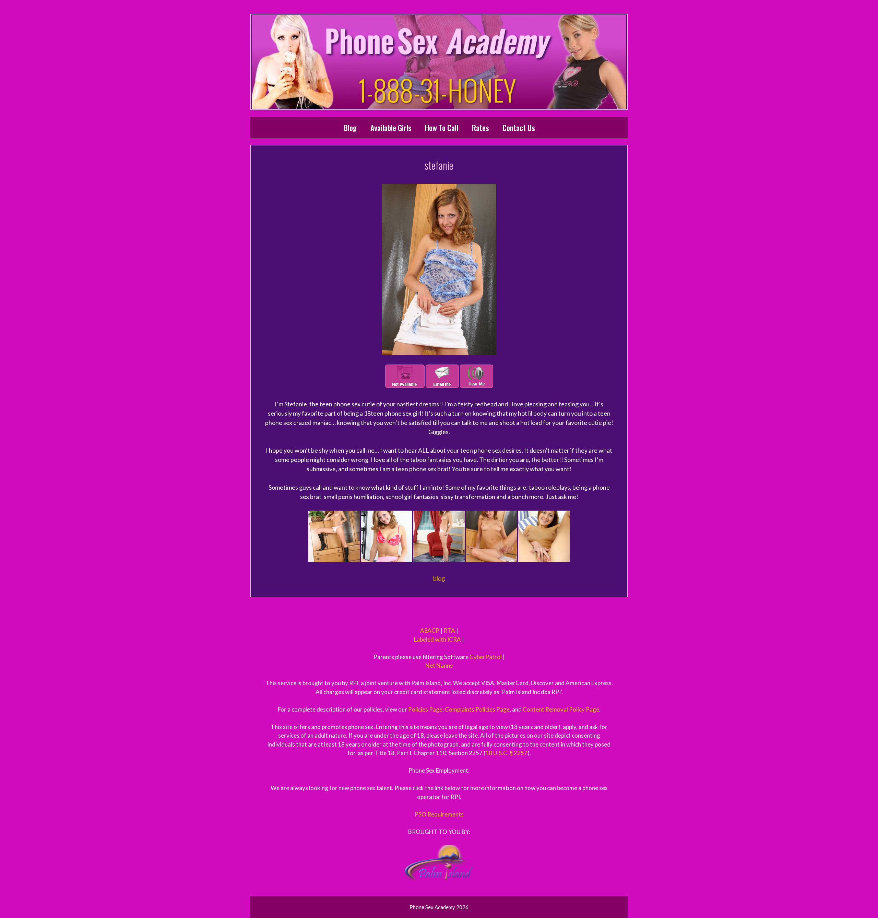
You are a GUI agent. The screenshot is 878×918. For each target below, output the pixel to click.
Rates (480, 127)
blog (439, 578)
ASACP (429, 630)
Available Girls (390, 127)
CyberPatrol (486, 656)
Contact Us (518, 127)
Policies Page (425, 709)
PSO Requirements (439, 814)
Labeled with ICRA (437, 639)
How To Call (441, 127)
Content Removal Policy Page (561, 709)
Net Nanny (439, 665)
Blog (350, 127)
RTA (449, 630)
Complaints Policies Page (477, 709)
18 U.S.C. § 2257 (506, 752)
